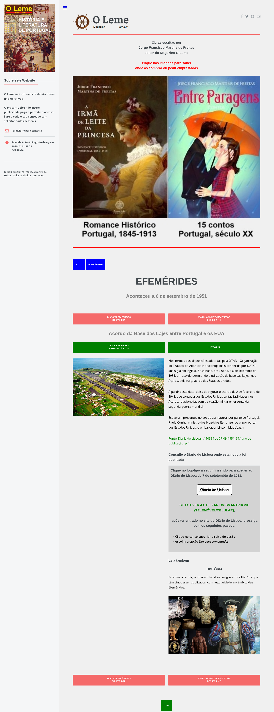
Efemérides (95, 264)
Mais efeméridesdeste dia (119, 318)
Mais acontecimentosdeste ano (214, 318)
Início (78, 264)
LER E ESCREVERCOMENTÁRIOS (119, 347)
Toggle (65, 7)
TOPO (166, 705)
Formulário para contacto (27, 130)
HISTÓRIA (214, 347)
